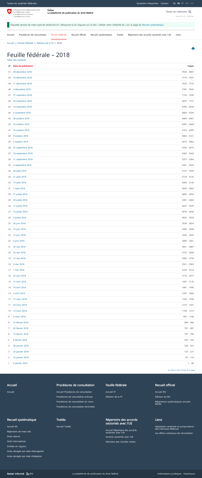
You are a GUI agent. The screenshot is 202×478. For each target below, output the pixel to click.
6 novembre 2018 (22, 112)
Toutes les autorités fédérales (22, 3)
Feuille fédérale (25, 43)
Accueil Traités (63, 426)
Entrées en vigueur (16, 446)
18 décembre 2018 (22, 77)
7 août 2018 (19, 188)
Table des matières (16, 59)
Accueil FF (111, 391)
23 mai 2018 (19, 252)
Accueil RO (160, 391)
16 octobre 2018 (21, 130)
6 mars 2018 (19, 316)
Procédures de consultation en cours (74, 401)
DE (174, 3)
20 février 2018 (20, 328)
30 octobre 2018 (21, 118)
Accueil (10, 43)
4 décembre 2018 (22, 89)
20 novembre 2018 (22, 101)
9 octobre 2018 (20, 135)
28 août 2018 (19, 170)
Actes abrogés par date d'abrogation (25, 451)
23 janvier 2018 (21, 351)
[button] (33, 35)
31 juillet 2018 (20, 194)
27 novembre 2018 (22, 95)
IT (183, 3)
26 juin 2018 (19, 223)
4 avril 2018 (19, 293)
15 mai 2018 (19, 258)
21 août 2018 (19, 176)
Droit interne (13, 436)
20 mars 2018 (20, 304)
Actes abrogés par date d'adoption (24, 456)
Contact (164, 3)
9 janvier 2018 (20, 363)
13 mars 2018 (20, 310)
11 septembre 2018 (23, 159)
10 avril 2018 (19, 287)
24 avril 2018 (19, 275)
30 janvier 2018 (21, 345)
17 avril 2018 (19, 281)
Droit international (16, 441)
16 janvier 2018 (21, 357)
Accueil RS (12, 426)
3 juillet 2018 (19, 217)
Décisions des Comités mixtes (120, 441)
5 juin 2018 (18, 240)
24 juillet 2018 (20, 200)
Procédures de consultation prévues (74, 396)
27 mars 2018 (20, 299)
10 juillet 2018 (20, 211)
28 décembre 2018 (22, 71)
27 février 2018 (20, 322)
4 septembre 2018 (22, 165)
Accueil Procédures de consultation (74, 391)
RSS (29, 474)
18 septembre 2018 (23, 153)
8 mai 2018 (18, 264)
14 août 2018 (19, 182)
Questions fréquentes (147, 3)
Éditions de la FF (45, 43)
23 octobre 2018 (21, 124)
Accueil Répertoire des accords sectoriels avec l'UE (121, 431)
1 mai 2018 (18, 270)
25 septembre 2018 (23, 147)
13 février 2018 (20, 334)
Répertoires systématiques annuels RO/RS (172, 402)
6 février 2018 (20, 339)
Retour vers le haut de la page (181, 370)
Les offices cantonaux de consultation (174, 433)
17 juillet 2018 (20, 205)
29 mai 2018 (19, 246)
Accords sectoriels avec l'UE (119, 436)
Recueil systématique (152, 24)
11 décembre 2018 (22, 83)
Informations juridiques (169, 473)
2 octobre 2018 (20, 141)
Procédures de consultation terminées (75, 406)
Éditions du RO (162, 396)
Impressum (189, 473)
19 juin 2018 (19, 229)
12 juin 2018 (19, 235)
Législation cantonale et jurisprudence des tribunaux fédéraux (174, 427)
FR (178, 3)
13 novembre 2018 (22, 106)
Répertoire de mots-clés (19, 431)
